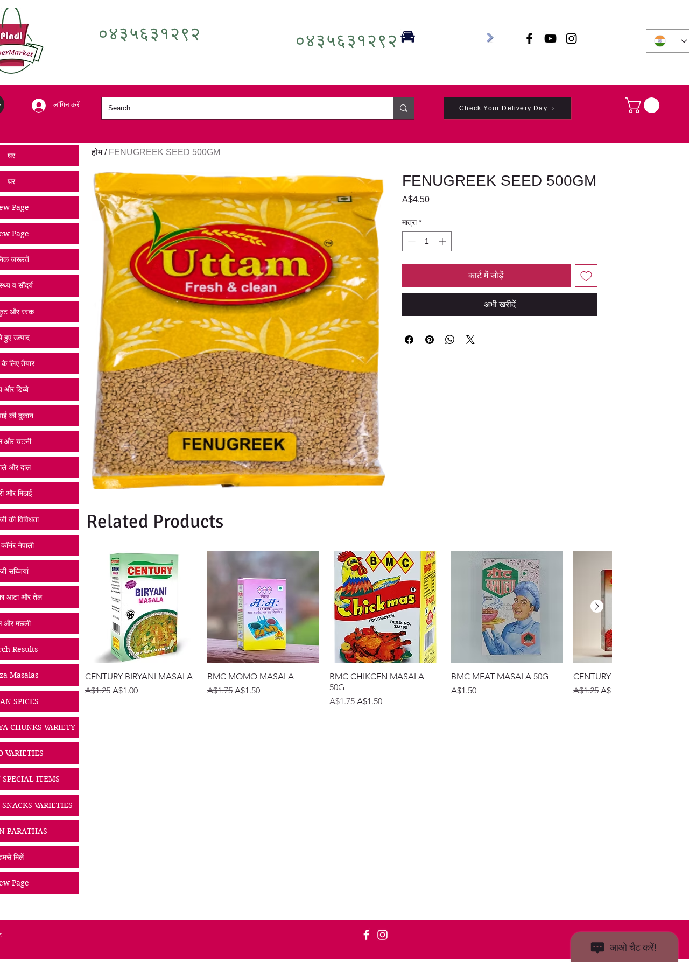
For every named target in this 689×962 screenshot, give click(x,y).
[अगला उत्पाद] (596, 606)
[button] (644, 105)
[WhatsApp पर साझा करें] (450, 339)
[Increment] (443, 241)
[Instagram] (382, 935)
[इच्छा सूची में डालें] (586, 275)
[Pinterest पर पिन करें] (429, 339)
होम (97, 152)
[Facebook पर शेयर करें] (409, 339)
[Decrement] (410, 241)
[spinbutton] (427, 241)
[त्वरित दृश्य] (140, 607)
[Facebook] (366, 935)
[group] (348, 629)
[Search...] (403, 108)
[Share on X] (470, 339)
